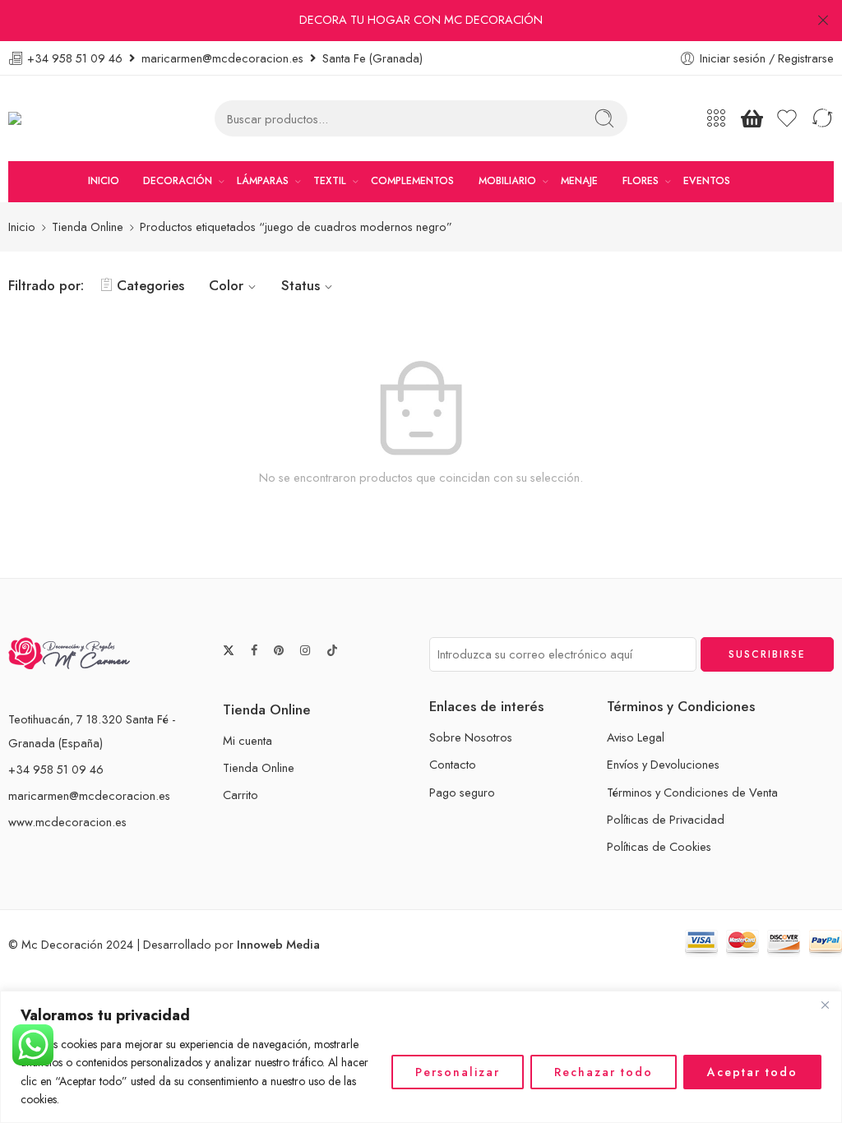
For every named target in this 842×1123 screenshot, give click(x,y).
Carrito (240, 794)
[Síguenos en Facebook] (254, 651)
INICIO (103, 180)
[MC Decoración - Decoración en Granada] (56, 119)
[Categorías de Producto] (716, 118)
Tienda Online (87, 226)
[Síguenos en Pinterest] (279, 651)
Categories (150, 285)
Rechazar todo (603, 1072)
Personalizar (457, 1072)
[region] (421, 1057)
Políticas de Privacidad (665, 819)
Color (226, 285)
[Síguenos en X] (228, 650)
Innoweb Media (278, 944)
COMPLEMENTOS (412, 180)
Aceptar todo (752, 1072)
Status (300, 285)
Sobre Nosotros (470, 737)
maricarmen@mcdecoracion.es (89, 795)
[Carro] (751, 118)
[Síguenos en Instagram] (305, 651)
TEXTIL (329, 180)
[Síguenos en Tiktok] (332, 650)
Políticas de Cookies (659, 846)
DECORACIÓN (177, 180)
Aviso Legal (635, 737)
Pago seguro (462, 792)
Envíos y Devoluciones (663, 764)
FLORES (640, 180)
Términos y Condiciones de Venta (692, 792)
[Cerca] (825, 1004)
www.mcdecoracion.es (67, 821)
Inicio (21, 226)
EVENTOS (706, 180)
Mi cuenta (247, 740)
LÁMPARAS (263, 180)
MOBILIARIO (507, 180)
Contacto (452, 764)
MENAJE (579, 180)
